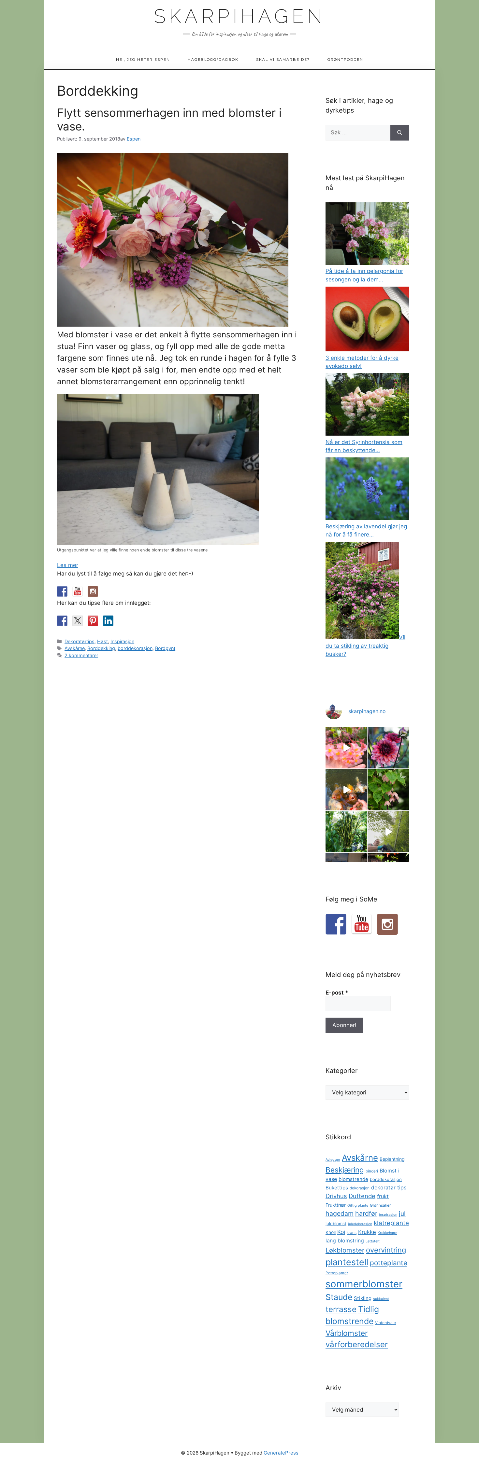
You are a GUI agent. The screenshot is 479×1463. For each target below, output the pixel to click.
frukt (383, 1196)
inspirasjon (388, 1214)
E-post (337, 992)
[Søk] (399, 133)
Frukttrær (336, 1205)
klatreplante (391, 1223)
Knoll (331, 1232)
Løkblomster (345, 1250)
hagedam (340, 1213)
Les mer (67, 565)
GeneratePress (281, 1453)
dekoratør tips (388, 1187)
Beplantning (392, 1159)
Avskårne (75, 648)
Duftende (362, 1195)
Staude (339, 1297)
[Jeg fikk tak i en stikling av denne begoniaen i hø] (346, 747)
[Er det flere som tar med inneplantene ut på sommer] (346, 831)
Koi (341, 1231)
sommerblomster (364, 1284)
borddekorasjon (135, 648)
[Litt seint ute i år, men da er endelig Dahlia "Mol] (388, 747)
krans (351, 1232)
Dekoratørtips (79, 641)
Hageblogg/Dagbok (213, 59)
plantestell (347, 1262)
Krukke (367, 1232)
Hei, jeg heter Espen (143, 59)
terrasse (341, 1309)
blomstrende (353, 1179)
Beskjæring (345, 1169)
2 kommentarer (81, 655)
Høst (102, 641)
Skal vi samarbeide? (283, 59)
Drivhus (336, 1195)
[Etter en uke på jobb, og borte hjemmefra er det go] (346, 789)
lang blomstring (345, 1240)
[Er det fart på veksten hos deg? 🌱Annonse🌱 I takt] (388, 831)
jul (402, 1213)
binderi (372, 1171)
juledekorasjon (360, 1224)
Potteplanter (337, 1273)
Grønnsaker (380, 1205)
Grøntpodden (345, 59)
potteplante (388, 1263)
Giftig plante (357, 1205)
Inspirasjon (122, 641)
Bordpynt (165, 648)
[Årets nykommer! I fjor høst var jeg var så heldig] (388, 789)
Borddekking (101, 648)
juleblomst (336, 1223)
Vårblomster (347, 1333)
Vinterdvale (385, 1323)
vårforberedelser (357, 1344)
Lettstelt (373, 1241)
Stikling (362, 1298)
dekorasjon (360, 1188)
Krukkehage (387, 1233)
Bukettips (337, 1188)
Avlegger (333, 1160)
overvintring (386, 1250)
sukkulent (381, 1299)
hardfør (366, 1213)
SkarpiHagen (240, 16)
